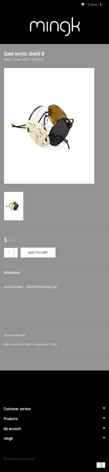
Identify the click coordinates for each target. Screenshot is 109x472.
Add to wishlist (13, 344)
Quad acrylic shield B (28, 60)
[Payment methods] (100, 465)
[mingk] (62, 26)
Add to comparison (37, 344)
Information (12, 272)
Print (54, 344)
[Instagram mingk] (63, 386)
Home (7, 60)
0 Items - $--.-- (96, 5)
